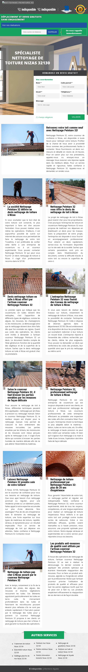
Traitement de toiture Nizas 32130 (22, 645)
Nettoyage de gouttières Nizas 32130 (66, 644)
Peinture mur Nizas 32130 (43, 644)
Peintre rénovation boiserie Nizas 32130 (44, 656)
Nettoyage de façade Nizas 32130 (66, 656)
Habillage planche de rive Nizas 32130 (21, 657)
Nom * (38, 83)
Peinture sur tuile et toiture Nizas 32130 (65, 650)
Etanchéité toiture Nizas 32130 (23, 651)
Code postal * (66, 83)
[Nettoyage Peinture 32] (18, 2)
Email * (39, 92)
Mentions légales (51, 669)
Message (40, 101)
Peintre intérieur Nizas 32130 (44, 650)
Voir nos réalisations (11, 25)
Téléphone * (66, 92)
